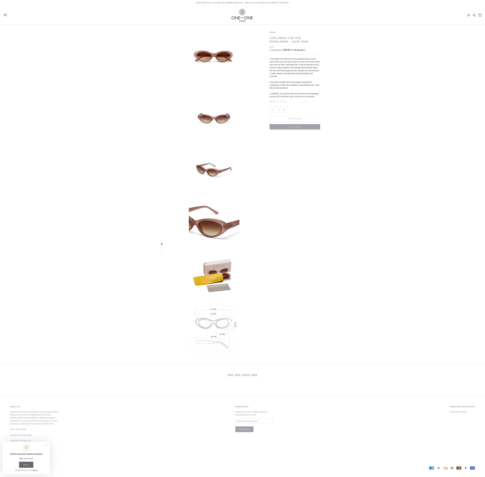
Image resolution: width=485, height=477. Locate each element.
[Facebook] (278, 101)
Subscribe (244, 429)
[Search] (474, 15)
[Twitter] (281, 101)
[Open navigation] (5, 15)
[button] (295, 50)
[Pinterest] (284, 101)
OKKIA (273, 32)
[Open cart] (480, 15)
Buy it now (295, 127)
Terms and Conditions (458, 412)
